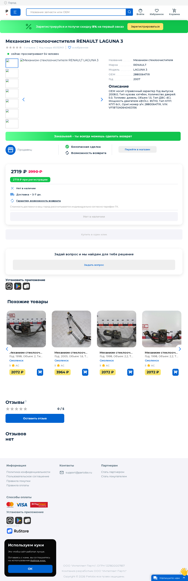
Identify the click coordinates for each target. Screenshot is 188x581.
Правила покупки (18, 481)
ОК (30, 569)
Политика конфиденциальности (28, 472)
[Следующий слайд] (101, 99)
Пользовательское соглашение (27, 476)
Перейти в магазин (137, 149)
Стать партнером (112, 472)
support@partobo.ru (79, 472)
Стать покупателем (114, 476)
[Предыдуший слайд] (24, 99)
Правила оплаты (17, 485)
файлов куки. (38, 560)
